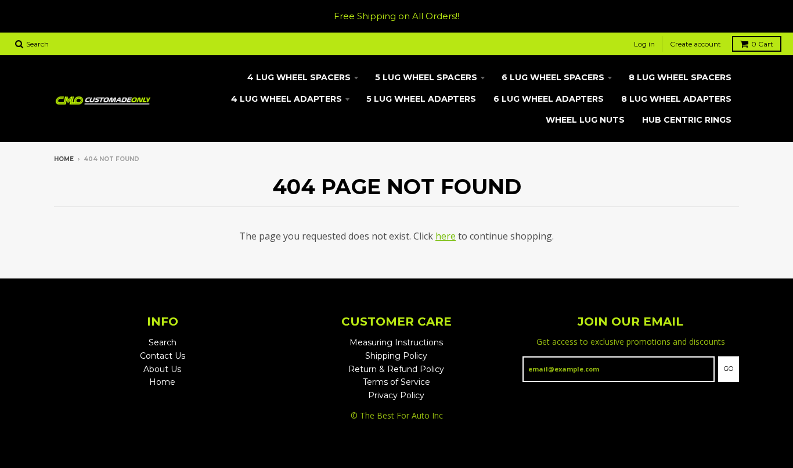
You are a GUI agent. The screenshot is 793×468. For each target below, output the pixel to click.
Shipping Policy (396, 356)
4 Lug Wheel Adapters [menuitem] (286, 99)
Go (728, 369)
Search (162, 342)
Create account (695, 44)
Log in (644, 44)
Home (64, 159)
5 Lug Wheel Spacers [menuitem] (426, 77)
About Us (162, 369)
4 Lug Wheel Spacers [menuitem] (299, 77)
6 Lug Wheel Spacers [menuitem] (553, 77)
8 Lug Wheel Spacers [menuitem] (680, 77)
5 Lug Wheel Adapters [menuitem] (421, 99)
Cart (762, 44)
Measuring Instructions (396, 342)
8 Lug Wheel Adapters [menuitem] (676, 99)
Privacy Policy (396, 395)
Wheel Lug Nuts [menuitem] (585, 120)
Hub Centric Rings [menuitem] (686, 120)
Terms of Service (396, 382)
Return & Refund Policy (396, 369)
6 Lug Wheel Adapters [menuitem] (548, 99)
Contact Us (162, 356)
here (445, 236)
